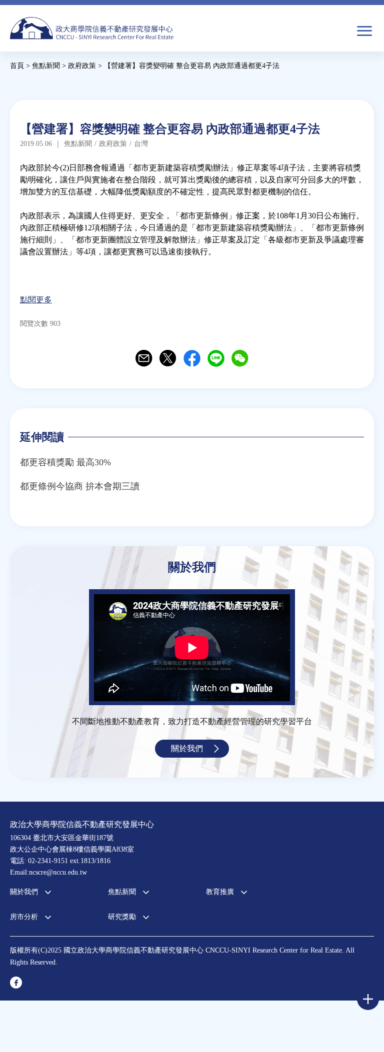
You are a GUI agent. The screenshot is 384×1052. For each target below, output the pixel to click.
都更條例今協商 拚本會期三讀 (80, 486)
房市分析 (24, 917)
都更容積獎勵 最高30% (65, 462)
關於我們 (187, 748)
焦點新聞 (122, 892)
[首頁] (92, 28)
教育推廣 (220, 892)
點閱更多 (36, 299)
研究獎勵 (122, 917)
